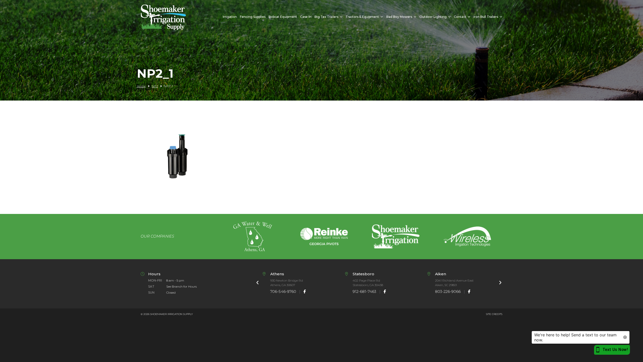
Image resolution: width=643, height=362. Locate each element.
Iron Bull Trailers (485, 17)
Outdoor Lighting (433, 17)
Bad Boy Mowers (399, 17)
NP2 (155, 86)
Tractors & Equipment (362, 17)
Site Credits (494, 314)
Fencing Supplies (252, 17)
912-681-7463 (364, 291)
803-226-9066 (448, 291)
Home (141, 86)
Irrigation (230, 17)
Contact (460, 17)
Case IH (305, 17)
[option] (252, 236)
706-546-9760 (283, 291)
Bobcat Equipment (283, 17)
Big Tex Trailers (326, 17)
